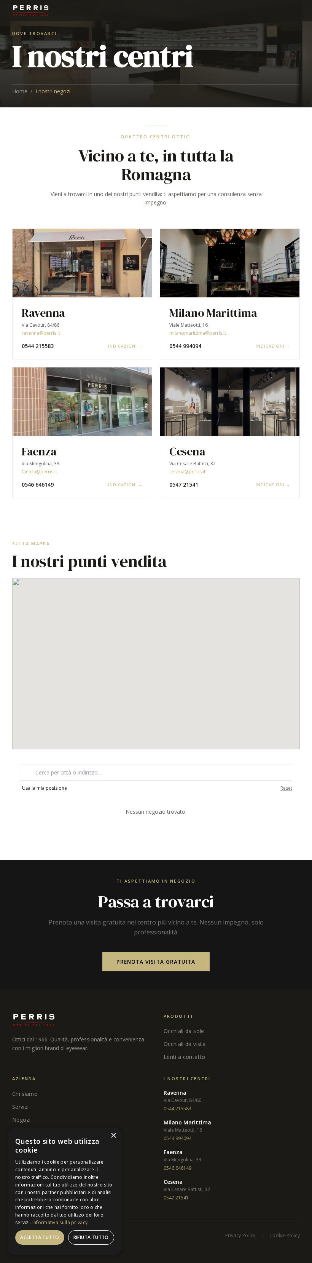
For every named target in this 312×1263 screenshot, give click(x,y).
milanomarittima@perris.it (197, 333)
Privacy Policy (240, 1236)
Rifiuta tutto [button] (91, 1237)
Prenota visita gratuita (155, 961)
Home (19, 91)
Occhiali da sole (184, 1031)
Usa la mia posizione (44, 788)
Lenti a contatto (184, 1056)
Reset (286, 788)
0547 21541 (183, 484)
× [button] (113, 1135)
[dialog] (65, 1191)
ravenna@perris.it (41, 333)
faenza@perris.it (39, 472)
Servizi (20, 1106)
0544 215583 (38, 346)
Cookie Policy (284, 1236)
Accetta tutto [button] (39, 1237)
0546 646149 (38, 484)
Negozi (21, 1119)
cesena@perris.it (187, 472)
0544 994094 (185, 346)
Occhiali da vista (184, 1043)
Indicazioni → (125, 346)
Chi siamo (25, 1093)
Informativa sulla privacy (60, 1222)
